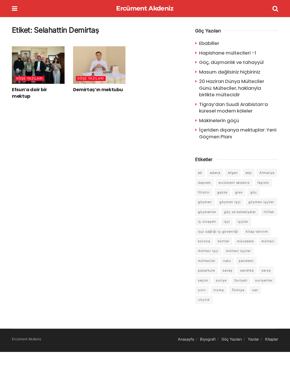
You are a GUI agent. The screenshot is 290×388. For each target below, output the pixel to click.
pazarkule (206, 270)
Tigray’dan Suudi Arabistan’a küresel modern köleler (233, 107)
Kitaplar (271, 339)
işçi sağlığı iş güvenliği (218, 231)
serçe (266, 270)
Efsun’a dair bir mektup (29, 92)
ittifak (269, 212)
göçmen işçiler (261, 202)
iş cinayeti (207, 222)
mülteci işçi (208, 251)
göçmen (205, 202)
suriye (221, 280)
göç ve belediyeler (240, 212)
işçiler (243, 222)
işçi (227, 222)
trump (219, 290)
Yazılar (253, 339)
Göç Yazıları (231, 339)
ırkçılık (204, 300)
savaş (228, 270)
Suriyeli (241, 280)
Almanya (266, 173)
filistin (204, 192)
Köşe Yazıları (29, 78)
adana (215, 173)
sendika (247, 270)
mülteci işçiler (238, 251)
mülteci (267, 241)
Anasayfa (186, 339)
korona (204, 241)
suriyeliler (264, 280)
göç (253, 192)
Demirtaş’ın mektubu (98, 89)
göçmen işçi (230, 202)
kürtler (223, 241)
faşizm (263, 183)
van (255, 290)
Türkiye (238, 290)
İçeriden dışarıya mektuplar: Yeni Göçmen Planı (237, 133)
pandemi (246, 261)
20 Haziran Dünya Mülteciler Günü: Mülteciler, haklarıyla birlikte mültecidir (231, 88)
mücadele (245, 241)
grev (239, 192)
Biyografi (208, 339)
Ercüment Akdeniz (144, 8)
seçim (203, 280)
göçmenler (207, 212)
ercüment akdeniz (234, 183)
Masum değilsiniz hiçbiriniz (229, 71)
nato (227, 261)
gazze (222, 192)
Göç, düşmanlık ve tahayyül (231, 62)
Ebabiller (209, 43)
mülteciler (207, 261)
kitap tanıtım (257, 231)
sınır (202, 290)
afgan (233, 173)
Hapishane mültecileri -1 (227, 52)
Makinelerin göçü (219, 120)
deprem (204, 183)
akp (249, 173)
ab (200, 173)
